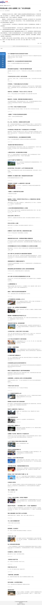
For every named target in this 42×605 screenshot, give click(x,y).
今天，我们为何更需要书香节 (14, 520)
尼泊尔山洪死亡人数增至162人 (14, 425)
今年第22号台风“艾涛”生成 (13, 385)
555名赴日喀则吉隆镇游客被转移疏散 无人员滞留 (18, 208)
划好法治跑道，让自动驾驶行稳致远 (15, 582)
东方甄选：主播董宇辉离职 (13, 347)
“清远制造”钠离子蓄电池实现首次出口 (15, 144)
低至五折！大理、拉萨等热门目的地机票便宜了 (17, 307)
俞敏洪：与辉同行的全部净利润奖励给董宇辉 (17, 291)
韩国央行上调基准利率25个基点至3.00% (16, 409)
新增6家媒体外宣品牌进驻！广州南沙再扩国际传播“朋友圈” (20, 68)
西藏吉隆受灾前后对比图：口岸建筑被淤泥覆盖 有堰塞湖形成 (20, 238)
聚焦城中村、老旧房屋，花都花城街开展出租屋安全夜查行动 (20, 99)
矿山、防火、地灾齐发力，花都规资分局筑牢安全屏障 (19, 122)
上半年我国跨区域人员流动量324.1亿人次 (16, 299)
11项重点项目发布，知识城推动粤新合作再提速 (17, 152)
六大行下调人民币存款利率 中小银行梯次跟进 (17, 339)
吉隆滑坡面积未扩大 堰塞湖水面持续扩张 (16, 261)
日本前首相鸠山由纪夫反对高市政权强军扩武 (17, 363)
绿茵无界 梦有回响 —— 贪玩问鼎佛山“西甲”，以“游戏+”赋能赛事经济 (22, 505)
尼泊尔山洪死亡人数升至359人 (14, 215)
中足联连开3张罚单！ (12, 482)
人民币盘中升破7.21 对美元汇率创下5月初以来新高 (18, 331)
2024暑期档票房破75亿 (12, 284)
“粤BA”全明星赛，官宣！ (13, 489)
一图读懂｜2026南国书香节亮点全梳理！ (16, 191)
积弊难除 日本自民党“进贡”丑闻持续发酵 (16, 401)
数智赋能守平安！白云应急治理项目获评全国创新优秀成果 (20, 61)
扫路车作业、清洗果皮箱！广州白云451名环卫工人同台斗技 (20, 91)
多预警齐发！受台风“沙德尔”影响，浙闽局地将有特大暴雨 (20, 230)
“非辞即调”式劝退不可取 (13, 559)
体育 (8, 5)
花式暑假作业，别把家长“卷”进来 (15, 551)
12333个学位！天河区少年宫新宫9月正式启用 (17, 106)
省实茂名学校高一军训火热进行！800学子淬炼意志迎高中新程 (20, 168)
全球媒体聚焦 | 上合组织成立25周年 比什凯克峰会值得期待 (20, 378)
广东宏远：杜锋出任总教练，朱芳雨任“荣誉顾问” (18, 497)
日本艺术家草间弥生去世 (13, 417)
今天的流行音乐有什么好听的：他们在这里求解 (17, 76)
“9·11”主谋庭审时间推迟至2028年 (14, 393)
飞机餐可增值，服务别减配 (13, 574)
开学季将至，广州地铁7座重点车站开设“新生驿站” (18, 84)
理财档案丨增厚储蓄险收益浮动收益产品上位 (17, 315)
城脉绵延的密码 (11, 589)
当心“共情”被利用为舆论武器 (14, 544)
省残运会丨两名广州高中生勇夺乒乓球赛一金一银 (18, 474)
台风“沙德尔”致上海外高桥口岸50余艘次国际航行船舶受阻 (20, 253)
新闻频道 (5, 5)
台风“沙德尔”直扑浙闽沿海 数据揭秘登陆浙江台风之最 (19, 276)
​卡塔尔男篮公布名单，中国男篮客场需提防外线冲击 (18, 465)
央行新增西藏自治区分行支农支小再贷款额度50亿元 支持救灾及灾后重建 (22, 246)
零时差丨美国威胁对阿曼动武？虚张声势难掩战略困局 (19, 370)
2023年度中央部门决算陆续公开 (14, 355)
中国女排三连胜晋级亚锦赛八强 (14, 449)
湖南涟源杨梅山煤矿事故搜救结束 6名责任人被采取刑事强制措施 (21, 268)
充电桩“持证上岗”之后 (12, 567)
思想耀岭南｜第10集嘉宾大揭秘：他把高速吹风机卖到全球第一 (20, 175)
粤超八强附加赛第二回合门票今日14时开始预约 (17, 513)
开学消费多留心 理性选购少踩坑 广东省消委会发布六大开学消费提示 (22, 129)
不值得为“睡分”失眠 (12, 536)
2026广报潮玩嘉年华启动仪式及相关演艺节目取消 (18, 53)
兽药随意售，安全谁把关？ (13, 528)
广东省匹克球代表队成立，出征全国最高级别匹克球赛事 (19, 137)
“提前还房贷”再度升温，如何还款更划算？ (16, 323)
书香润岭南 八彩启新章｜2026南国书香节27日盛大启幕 (19, 183)
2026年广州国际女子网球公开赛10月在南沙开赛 (17, 441)
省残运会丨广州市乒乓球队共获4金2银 (15, 457)
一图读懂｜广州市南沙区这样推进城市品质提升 (17, 114)
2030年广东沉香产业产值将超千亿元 (15, 160)
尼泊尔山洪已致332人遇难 (13, 223)
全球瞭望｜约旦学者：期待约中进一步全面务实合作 (18, 433)
